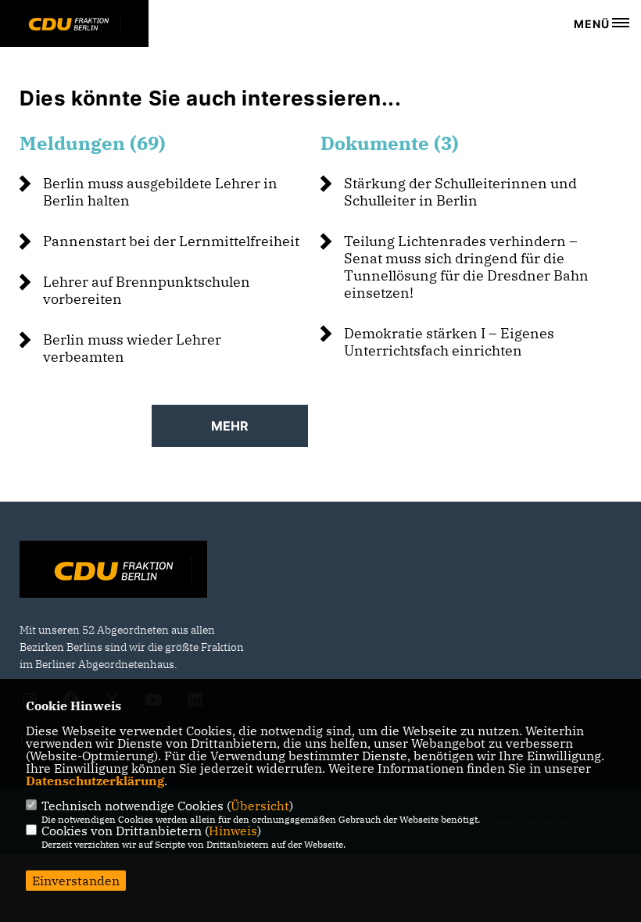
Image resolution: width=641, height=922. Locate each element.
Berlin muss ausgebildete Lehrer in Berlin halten (160, 191)
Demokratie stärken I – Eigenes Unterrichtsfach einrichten (449, 341)
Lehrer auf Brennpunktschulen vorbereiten (146, 290)
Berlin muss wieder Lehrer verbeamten (132, 348)
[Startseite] (113, 571)
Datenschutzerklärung (95, 780)
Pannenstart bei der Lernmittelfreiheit (171, 241)
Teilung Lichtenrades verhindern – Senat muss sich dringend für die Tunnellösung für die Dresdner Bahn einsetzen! (466, 267)
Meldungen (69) (93, 142)
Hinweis (233, 830)
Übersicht (260, 805)
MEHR (230, 426)
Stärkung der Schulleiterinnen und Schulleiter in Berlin (460, 191)
